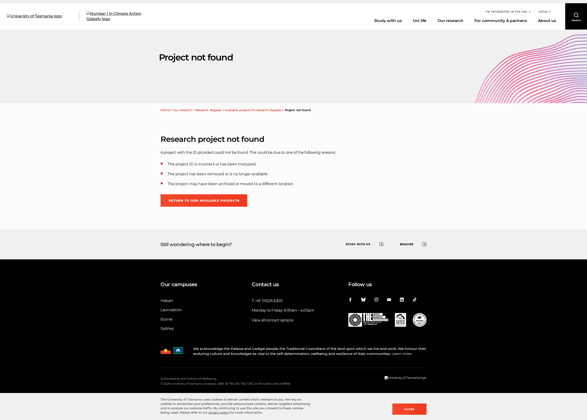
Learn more (402, 353)
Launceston (171, 310)
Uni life (419, 20)
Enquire (407, 244)
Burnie (166, 319)
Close (409, 409)
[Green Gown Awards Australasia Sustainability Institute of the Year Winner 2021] (419, 321)
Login (543, 11)
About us (547, 20)
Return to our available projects (204, 200)
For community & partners (500, 20)
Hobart (167, 301)
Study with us (388, 20)
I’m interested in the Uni (506, 11)
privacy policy (218, 412)
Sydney (167, 328)
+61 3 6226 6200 (268, 301)
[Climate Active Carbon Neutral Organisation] (400, 321)
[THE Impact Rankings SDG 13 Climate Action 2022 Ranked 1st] (368, 321)
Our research (450, 20)
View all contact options (273, 320)
